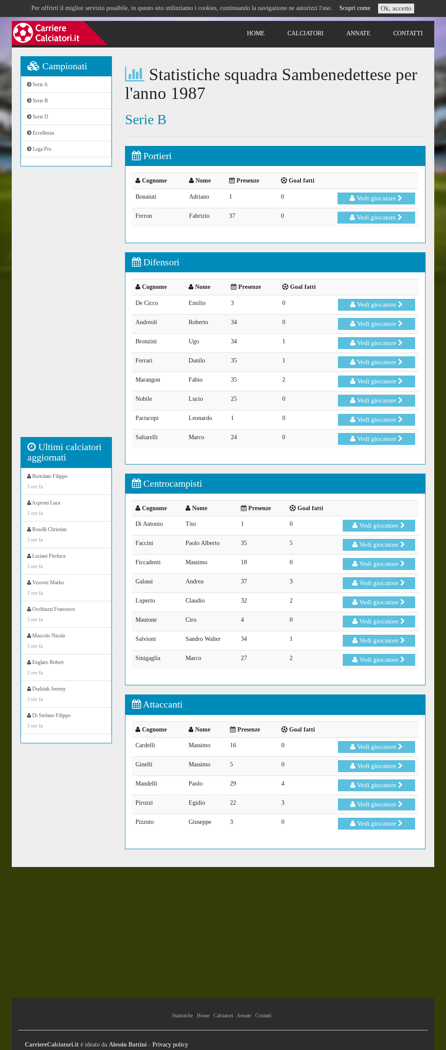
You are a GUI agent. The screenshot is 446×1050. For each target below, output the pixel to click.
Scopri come (354, 8)
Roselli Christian (47, 534)
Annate (358, 33)
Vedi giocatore (376, 198)
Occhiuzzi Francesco (51, 614)
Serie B (39, 101)
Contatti (408, 33)
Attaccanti (161, 704)
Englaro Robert (45, 667)
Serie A (39, 84)
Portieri (156, 155)
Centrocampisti (171, 483)
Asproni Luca (43, 508)
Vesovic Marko (45, 587)
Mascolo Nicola (46, 641)
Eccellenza (42, 133)
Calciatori (305, 33)
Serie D (39, 117)
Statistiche (182, 1016)
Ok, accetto (396, 8)
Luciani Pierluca (46, 561)
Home (256, 33)
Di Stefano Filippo (49, 720)
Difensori (160, 262)
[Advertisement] (66, 306)
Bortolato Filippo (47, 481)
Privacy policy (170, 1044)
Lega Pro (41, 149)
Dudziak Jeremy (46, 694)
